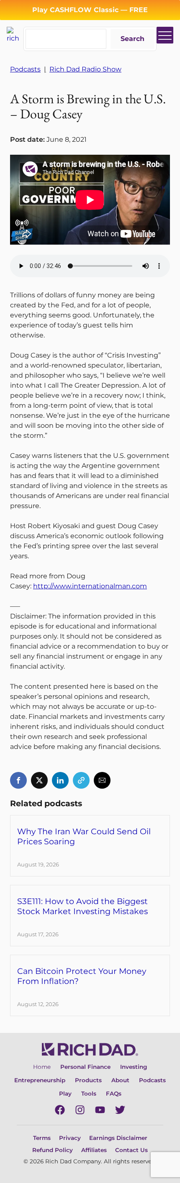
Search (132, 39)
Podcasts (25, 69)
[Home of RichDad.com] (15, 34)
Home (42, 1066)
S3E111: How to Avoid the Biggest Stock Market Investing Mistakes (82, 906)
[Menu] (165, 35)
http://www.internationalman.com (90, 586)
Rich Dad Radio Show (85, 69)
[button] (18, 780)
